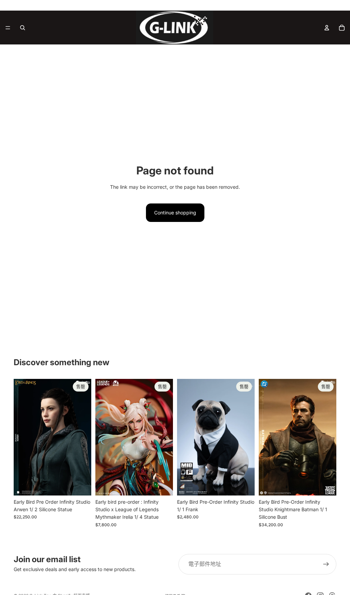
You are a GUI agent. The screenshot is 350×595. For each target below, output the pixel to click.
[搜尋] (22, 27)
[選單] (8, 28)
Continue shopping (175, 212)
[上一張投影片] (21, 437)
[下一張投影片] (83, 437)
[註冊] (326, 564)
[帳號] (326, 27)
